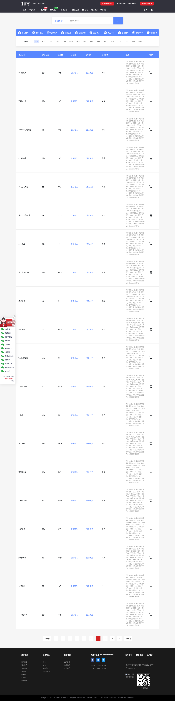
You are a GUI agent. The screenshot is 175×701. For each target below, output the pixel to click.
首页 (24, 10)
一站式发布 (121, 3)
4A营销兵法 (22, 615)
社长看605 (22, 329)
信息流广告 (46, 668)
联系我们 (103, 10)
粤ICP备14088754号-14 (91, 698)
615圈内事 (22, 158)
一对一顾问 (132, 3)
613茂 (20, 415)
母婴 (112, 41)
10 (119, 638)
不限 (36, 41)
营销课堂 (94, 10)
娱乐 (126, 41)
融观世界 (21, 301)
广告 (119, 41)
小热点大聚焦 (23, 500)
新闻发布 (24, 662)
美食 (105, 41)
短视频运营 (75, 10)
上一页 (47, 638)
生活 (78, 41)
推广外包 (85, 10)
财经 (50, 41)
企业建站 (67, 668)
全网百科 (24, 668)
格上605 (21, 443)
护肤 (98, 41)
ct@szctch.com (101, 668)
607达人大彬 (23, 187)
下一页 (128, 638)
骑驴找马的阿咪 (24, 215)
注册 (152, 10)
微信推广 (24, 665)
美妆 (91, 41)
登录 (145, 10)
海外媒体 (24, 681)
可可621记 (22, 101)
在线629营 (22, 472)
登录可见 (74, 72)
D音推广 (24, 678)
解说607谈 (22, 557)
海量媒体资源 (107, 3)
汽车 (64, 41)
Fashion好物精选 (24, 130)
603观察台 (22, 72)
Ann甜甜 (21, 244)
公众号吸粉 (46, 671)
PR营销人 (21, 586)
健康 (133, 41)
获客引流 (64, 10)
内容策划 (32, 10)
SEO (44, 662)
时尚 (71, 41)
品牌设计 (67, 662)
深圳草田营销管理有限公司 (75, 698)
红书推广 (24, 674)
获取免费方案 (147, 3)
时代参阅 (21, 529)
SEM (44, 665)
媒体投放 (54, 9)
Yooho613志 (23, 358)
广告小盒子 (22, 386)
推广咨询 (128, 655)
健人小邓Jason (23, 272)
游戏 (85, 41)
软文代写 (67, 665)
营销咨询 (139, 655)
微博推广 (24, 671)
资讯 (43, 41)
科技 (57, 41)
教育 (140, 41)
